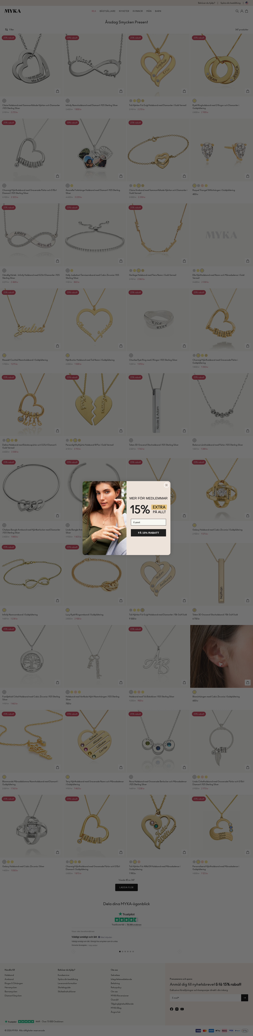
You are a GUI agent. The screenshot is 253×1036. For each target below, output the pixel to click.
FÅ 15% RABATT (148, 532)
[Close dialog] (166, 485)
